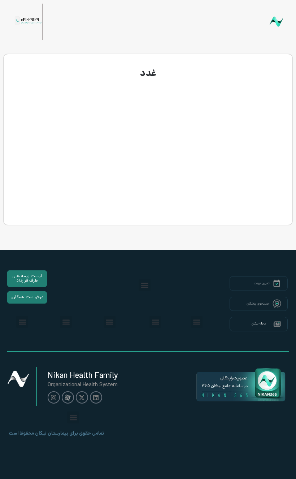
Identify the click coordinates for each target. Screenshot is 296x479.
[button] (145, 285)
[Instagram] (54, 397)
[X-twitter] (82, 397)
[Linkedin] (96, 397)
